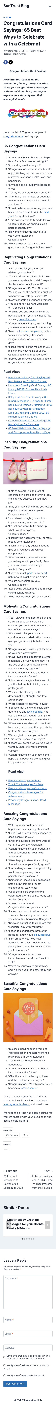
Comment (11, 1278)
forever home (28, 1088)
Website (9, 1347)
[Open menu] (50, 5)
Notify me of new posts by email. (25, 1375)
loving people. (35, 711)
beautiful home (27, 319)
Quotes (7, 17)
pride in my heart (37, 573)
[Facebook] (5, 62)
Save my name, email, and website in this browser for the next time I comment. (28, 1357)
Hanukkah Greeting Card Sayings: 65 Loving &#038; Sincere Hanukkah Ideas (29, 389)
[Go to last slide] (8, 1225)
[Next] (47, 1225)
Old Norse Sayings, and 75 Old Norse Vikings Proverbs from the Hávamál (41, 1179)
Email (9, 1333)
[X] (10, 62)
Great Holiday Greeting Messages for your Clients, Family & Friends (25, 1224)
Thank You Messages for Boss (25, 784)
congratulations (13, 136)
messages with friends (16, 1104)
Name (9, 1319)
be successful (42, 934)
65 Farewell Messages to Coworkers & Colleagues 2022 (13, 1179)
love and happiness (30, 331)
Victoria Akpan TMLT (16, 51)
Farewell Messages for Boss (24, 780)
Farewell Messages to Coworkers (27, 788)
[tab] (22, 1239)
